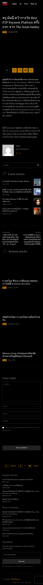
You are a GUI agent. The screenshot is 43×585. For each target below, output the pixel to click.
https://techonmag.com (22, 149)
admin (18, 146)
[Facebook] (14, 70)
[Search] (38, 165)
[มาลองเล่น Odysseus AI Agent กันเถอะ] (37, 182)
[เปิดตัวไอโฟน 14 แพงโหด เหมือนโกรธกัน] (21, 303)
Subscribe (21, 561)
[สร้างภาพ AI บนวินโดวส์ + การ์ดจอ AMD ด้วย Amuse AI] (37, 210)
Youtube (36, 466)
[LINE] (25, 70)
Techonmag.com (15, 579)
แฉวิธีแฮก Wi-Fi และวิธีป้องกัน (12, 485)
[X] (20, 70)
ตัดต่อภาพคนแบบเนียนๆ (10, 499)
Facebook (13, 466)
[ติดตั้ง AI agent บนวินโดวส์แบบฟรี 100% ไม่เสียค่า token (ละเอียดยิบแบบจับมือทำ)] (37, 191)
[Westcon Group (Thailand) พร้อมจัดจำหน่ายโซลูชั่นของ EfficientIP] (21, 339)
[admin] (8, 150)
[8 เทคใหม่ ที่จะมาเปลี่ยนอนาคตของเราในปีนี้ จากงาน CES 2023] (21, 267)
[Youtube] (30, 466)
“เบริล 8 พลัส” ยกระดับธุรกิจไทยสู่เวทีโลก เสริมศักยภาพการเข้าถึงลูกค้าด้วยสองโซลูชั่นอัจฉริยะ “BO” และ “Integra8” (10, 239)
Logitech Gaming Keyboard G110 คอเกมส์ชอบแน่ (18, 528)
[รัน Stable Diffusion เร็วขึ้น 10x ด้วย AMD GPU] (37, 201)
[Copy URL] (31, 70)
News (4, 32)
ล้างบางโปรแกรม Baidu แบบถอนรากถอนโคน (17, 479)
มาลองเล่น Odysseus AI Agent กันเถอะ (16, 181)
